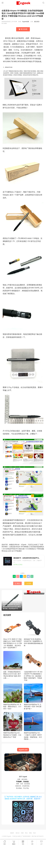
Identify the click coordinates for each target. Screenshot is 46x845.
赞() (17, 583)
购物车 (12, 833)
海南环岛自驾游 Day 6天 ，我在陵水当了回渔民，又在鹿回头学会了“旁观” (12, 735)
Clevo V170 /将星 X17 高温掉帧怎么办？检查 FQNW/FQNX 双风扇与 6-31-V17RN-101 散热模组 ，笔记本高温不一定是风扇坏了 (12, 643)
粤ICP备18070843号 (38, 836)
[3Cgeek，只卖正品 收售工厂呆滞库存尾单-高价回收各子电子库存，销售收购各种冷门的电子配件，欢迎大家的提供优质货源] (23, 3)
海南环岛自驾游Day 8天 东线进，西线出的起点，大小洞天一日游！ (12, 706)
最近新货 (36, 21)
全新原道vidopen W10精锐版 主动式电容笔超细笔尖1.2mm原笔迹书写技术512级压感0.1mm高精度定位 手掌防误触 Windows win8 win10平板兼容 (23, 548)
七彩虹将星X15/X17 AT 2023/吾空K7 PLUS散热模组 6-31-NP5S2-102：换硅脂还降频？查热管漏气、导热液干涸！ (33, 676)
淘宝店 (17, 833)
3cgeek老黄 (25, 21)
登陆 (30, 833)
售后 (26, 833)
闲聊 (22, 833)
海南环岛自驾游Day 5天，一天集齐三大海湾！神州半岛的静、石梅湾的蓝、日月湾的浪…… (33, 736)
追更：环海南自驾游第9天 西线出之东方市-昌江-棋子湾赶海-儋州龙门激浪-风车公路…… (12, 675)
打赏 (28, 583)
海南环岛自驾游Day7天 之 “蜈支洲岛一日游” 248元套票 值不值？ (32, 706)
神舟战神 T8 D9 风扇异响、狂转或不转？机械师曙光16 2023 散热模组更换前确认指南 (33, 642)
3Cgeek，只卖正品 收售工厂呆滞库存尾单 (18, 836)
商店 (34, 833)
